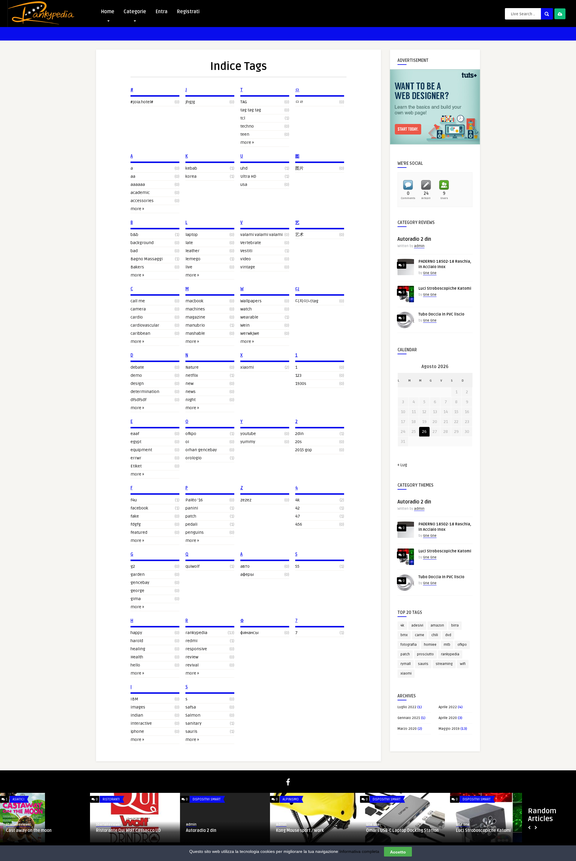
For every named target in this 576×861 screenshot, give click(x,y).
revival (192, 665)
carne (419, 635)
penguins (194, 532)
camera (138, 309)
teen (244, 134)
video (245, 258)
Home (107, 12)
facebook (139, 508)
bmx (404, 635)
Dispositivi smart (206, 799)
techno (247, 126)
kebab (191, 168)
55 (297, 566)
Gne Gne (429, 273)
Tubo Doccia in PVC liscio (441, 314)
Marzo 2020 (407, 729)
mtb (447, 644)
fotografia (408, 644)
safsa (190, 707)
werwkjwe (249, 333)
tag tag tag (250, 110)
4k (297, 500)
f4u (133, 500)
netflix (191, 375)
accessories (142, 200)
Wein (245, 325)
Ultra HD (248, 176)
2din (299, 433)
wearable (249, 317)
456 (298, 524)
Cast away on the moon (29, 830)
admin (419, 246)
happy (136, 632)
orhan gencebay (201, 449)
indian (136, 715)
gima (135, 598)
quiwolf (192, 566)
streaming (444, 664)
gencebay (139, 582)
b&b (134, 234)
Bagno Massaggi (146, 258)
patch (190, 516)
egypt (135, 441)
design (137, 383)
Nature (192, 367)
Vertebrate (250, 242)
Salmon (192, 715)
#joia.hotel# (141, 101)
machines (195, 309)
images (137, 707)
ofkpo (190, 433)
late (189, 242)
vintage (247, 267)
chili (434, 635)
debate (137, 367)
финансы (249, 632)
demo (136, 375)
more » (137, 208)
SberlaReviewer (18, 824)
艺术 (299, 234)
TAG (243, 101)
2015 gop (303, 449)
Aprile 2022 (448, 707)
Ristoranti (111, 799)
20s (298, 441)
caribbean (140, 333)
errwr (135, 458)
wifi (463, 664)
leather (192, 250)
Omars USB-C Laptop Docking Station (402, 830)
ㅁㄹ (299, 101)
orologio (193, 458)
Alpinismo (291, 799)
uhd (244, 168)
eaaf (134, 433)
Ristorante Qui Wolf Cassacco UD (128, 830)
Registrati (188, 12)
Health (136, 657)
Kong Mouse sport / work (300, 830)
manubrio (195, 325)
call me (137, 301)
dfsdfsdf (138, 399)
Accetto (398, 851)
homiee (430, 644)
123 (298, 375)
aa (132, 176)
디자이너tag (306, 301)
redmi (191, 640)
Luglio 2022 (407, 707)
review (191, 657)
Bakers (137, 267)
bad (134, 250)
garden (137, 574)
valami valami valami (261, 234)
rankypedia (196, 632)
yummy (247, 441)
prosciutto (425, 654)
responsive (196, 648)
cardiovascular (144, 325)
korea (190, 176)
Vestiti (246, 250)
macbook (194, 301)
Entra (161, 12)
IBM (134, 699)
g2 (132, 566)
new (189, 383)
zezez (245, 500)
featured (138, 532)
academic (140, 192)
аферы (247, 574)
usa (243, 184)
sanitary (193, 723)
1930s (300, 383)
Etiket (136, 466)
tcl (242, 118)
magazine (195, 317)
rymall (405, 664)
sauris (191, 731)
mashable (195, 333)
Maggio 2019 (449, 729)
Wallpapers (251, 301)
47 (297, 516)
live (188, 267)
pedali (191, 524)
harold (136, 640)
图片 (299, 168)
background (142, 242)
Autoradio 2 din (414, 239)
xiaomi (247, 367)
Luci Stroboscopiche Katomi (444, 288)
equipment (141, 449)
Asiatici (18, 799)
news (190, 391)
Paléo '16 (194, 500)
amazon (437, 625)
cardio (136, 317)
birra (455, 625)
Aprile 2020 (448, 718)
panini (191, 508)
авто (245, 566)
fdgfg (135, 524)
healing (137, 648)
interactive (141, 723)
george (137, 590)
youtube (248, 433)
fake (134, 516)
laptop (191, 234)
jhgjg (190, 101)
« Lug (402, 464)
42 (297, 508)
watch (246, 309)
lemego (192, 258)
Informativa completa (359, 851)
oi (187, 441)
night (190, 399)
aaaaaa (137, 184)
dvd (448, 635)
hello (135, 665)
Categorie (135, 12)
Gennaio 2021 (409, 718)
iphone (137, 731)
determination (144, 391)
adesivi (417, 625)
